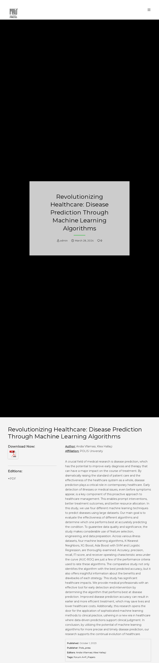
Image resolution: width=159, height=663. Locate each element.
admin (64, 240)
